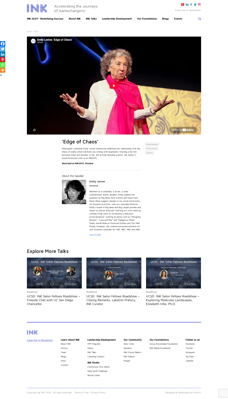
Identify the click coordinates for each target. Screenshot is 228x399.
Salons (90, 348)
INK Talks (91, 18)
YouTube (190, 356)
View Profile (95, 235)
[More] (2, 70)
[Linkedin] (2, 54)
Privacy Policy (98, 392)
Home (29, 31)
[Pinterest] (2, 59)
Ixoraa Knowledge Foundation (164, 344)
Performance (151, 148)
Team (63, 352)
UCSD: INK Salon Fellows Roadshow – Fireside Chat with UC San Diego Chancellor (53, 300)
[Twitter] (2, 49)
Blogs (165, 18)
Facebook (190, 344)
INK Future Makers (132, 352)
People (127, 361)
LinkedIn (189, 361)
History (64, 348)
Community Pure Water (98, 367)
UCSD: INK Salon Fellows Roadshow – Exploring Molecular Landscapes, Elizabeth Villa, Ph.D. (172, 300)
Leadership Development (117, 18)
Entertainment (152, 144)
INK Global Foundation (160, 348)
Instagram (190, 352)
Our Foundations (147, 18)
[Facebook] (2, 43)
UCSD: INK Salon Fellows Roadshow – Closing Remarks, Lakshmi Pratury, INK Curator (113, 300)
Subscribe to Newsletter (188, 10)
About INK (75, 18)
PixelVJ (197, 392)
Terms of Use (81, 392)
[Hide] (1, 75)
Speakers (128, 348)
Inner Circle (129, 344)
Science (149, 153)
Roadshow (32, 291)
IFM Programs (93, 344)
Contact (64, 365)
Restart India (93, 375)
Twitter (189, 348)
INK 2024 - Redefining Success (45, 18)
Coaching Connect (95, 356)
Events (178, 18)
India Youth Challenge (97, 371)
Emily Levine (97, 181)
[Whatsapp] (2, 64)
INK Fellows (129, 356)
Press (63, 361)
